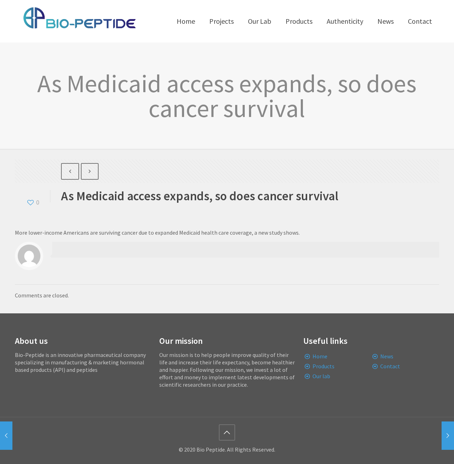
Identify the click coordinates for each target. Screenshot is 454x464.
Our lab (321, 376)
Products (323, 366)
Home (319, 356)
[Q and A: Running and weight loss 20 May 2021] (448, 435)
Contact (390, 366)
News (386, 356)
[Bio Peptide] (79, 21)
